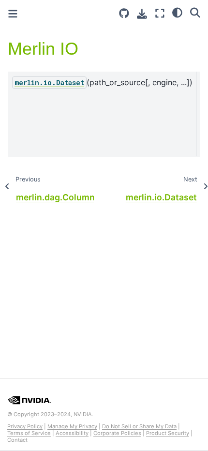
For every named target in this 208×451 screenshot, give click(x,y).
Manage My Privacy (72, 426)
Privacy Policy (25, 426)
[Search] (195, 12)
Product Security (167, 433)
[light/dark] (177, 12)
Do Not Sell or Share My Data (139, 426)
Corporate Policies (117, 433)
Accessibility (72, 433)
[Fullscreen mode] (160, 13)
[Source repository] (124, 13)
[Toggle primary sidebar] (13, 14)
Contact (17, 439)
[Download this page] (142, 14)
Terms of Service (29, 433)
